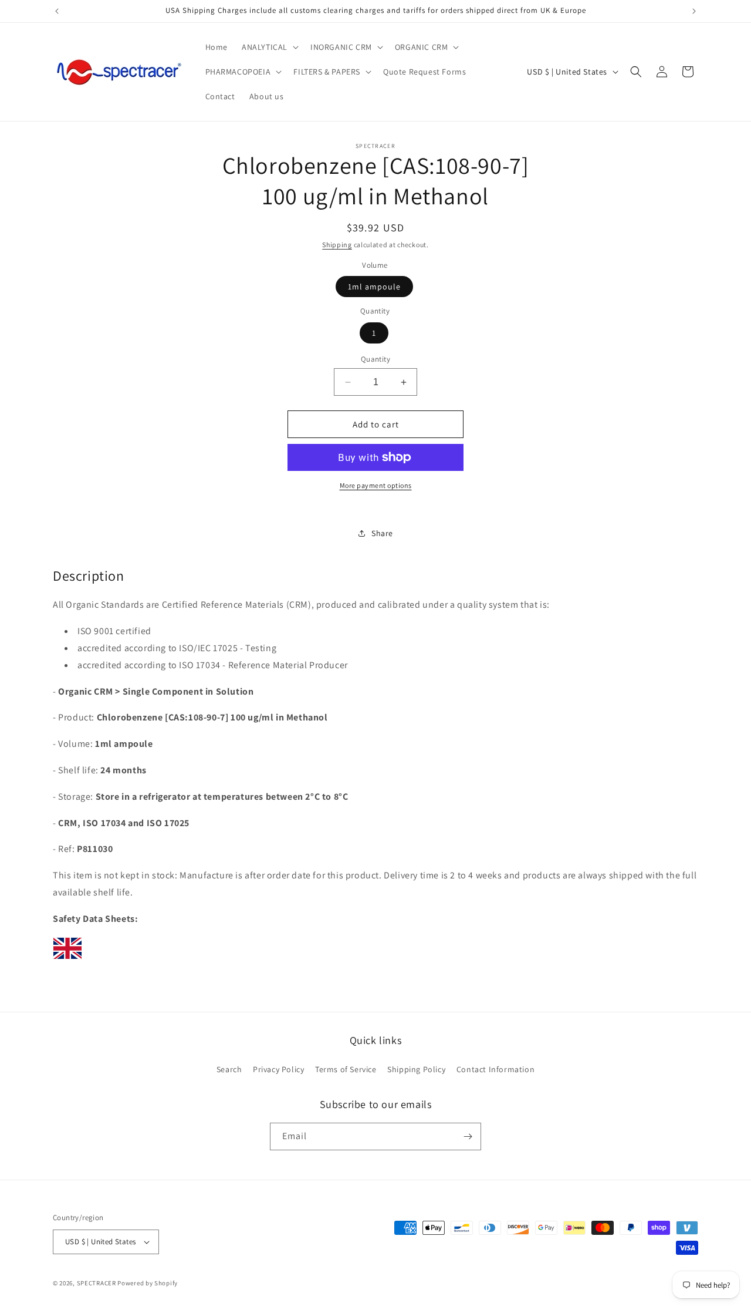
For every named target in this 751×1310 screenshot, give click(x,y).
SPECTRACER (96, 1283)
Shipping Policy (416, 1069)
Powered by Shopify (147, 1283)
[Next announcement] (694, 11)
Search (229, 1069)
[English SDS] (67, 958)
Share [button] (382, 533)
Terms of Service (346, 1069)
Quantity (375, 359)
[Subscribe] (468, 1136)
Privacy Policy (278, 1069)
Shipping (337, 244)
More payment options (376, 485)
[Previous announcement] (57, 11)
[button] (269, 47)
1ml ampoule (374, 286)
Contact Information (495, 1069)
